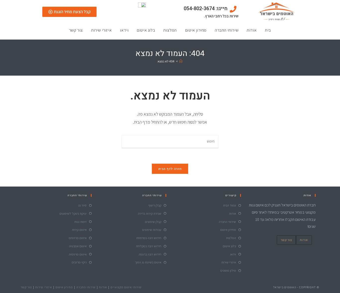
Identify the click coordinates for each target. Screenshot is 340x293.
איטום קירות (79, 230)
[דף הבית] (180, 61)
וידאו (124, 30)
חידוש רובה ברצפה (150, 254)
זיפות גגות (80, 222)
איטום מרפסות (78, 254)
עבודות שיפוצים (151, 230)
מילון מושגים (228, 270)
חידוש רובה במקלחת (148, 246)
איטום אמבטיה (78, 246)
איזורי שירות (101, 30)
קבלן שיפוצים (153, 222)
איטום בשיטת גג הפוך (148, 262)
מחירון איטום (196, 30)
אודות (252, 30)
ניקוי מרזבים (79, 262)
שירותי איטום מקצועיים (126, 287)
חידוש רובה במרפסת (148, 238)
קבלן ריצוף (154, 205)
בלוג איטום (146, 30)
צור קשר (76, 30)
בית (268, 30)
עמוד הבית (229, 205)
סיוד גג (82, 205)
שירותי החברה (226, 30)
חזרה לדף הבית (170, 169)
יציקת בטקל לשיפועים (73, 213)
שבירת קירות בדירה (149, 213)
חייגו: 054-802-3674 (205, 8)
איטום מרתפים (78, 238)
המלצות (170, 30)
